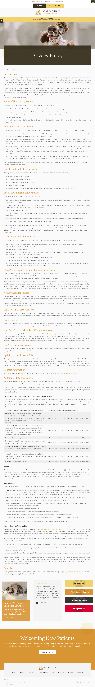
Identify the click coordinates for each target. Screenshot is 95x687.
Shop (40, 5)
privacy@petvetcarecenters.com (65, 373)
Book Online (55, 5)
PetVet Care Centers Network (84, 682)
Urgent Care (80, 608)
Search (26, 682)
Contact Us (46, 652)
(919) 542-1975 (59, 1)
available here (83, 529)
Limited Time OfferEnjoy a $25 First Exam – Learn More (46, 19)
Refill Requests (80, 600)
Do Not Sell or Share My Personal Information (14, 681)
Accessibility (19, 682)
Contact (80, 673)
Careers (70, 673)
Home (14, 673)
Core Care (31, 673)
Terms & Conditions (8, 682)
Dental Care (43, 673)
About (22, 673)
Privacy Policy (7, 679)
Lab (52, 673)
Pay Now (80, 583)
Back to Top (13, 684)
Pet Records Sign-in (80, 592)
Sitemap (6, 684)
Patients (61, 673)
